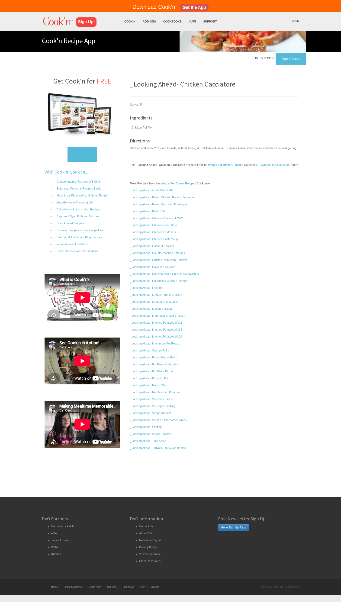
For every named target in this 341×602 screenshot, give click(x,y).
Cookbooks (172, 21)
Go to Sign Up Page (233, 527)
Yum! (192, 21)
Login (295, 21)
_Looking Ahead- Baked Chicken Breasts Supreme (162, 197)
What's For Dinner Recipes (178, 183)
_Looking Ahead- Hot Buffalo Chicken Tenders (159, 281)
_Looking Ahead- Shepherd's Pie (150, 413)
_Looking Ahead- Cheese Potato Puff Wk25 (157, 218)
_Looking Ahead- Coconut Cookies (152, 246)
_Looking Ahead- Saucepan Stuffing (152, 406)
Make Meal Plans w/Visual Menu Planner (82, 195)
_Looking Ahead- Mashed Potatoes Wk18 (156, 329)
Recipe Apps (94, 587)
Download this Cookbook (274, 165)
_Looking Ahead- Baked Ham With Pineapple (158, 204)
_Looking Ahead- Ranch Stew (148, 385)
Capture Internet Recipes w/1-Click (78, 181)
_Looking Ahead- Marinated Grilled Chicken (157, 315)
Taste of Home (60, 540)
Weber (55, 547)
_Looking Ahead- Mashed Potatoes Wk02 (156, 322)
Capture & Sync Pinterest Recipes (77, 216)
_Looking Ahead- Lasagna (146, 288)
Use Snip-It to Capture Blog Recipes (79, 237)
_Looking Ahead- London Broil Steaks (154, 301)
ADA (54, 533)
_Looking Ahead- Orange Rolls (149, 350)
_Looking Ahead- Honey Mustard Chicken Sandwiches (164, 274)
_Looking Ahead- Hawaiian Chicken (152, 267)
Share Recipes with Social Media (77, 251)
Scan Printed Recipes (70, 223)
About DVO (146, 533)
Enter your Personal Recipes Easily (78, 188)
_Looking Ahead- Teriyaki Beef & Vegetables (158, 448)
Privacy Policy (148, 547)
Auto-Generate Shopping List (74, 202)
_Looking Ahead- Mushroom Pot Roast (154, 343)
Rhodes (56, 554)
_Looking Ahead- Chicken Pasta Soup (154, 239)
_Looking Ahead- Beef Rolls (147, 211)
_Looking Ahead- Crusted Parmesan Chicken (158, 260)
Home (54, 587)
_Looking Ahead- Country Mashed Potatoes (157, 253)
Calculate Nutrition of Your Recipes (78, 209)
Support (210, 21)
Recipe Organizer (73, 587)
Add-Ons (149, 21)
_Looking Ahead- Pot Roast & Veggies (154, 364)
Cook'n (129, 21)
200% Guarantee (150, 554)
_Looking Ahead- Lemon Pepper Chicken (156, 294)
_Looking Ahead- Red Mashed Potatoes (155, 392)
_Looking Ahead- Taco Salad (148, 441)
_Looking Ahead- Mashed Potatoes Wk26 (156, 336)
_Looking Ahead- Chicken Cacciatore (153, 225)
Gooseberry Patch (62, 526)
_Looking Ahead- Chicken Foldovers (153, 232)
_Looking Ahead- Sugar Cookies (150, 434)
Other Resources (150, 561)
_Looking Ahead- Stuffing (146, 427)
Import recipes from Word (72, 244)
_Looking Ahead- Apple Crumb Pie (152, 190)
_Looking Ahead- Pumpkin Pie (149, 378)
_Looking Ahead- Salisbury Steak (151, 399)
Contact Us (146, 526)
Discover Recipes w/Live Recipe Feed (80, 230)
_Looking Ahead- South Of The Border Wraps (158, 420)
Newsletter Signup (150, 540)
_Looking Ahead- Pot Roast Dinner (152, 371)
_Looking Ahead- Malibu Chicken (151, 308)
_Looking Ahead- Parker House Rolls (153, 357)
